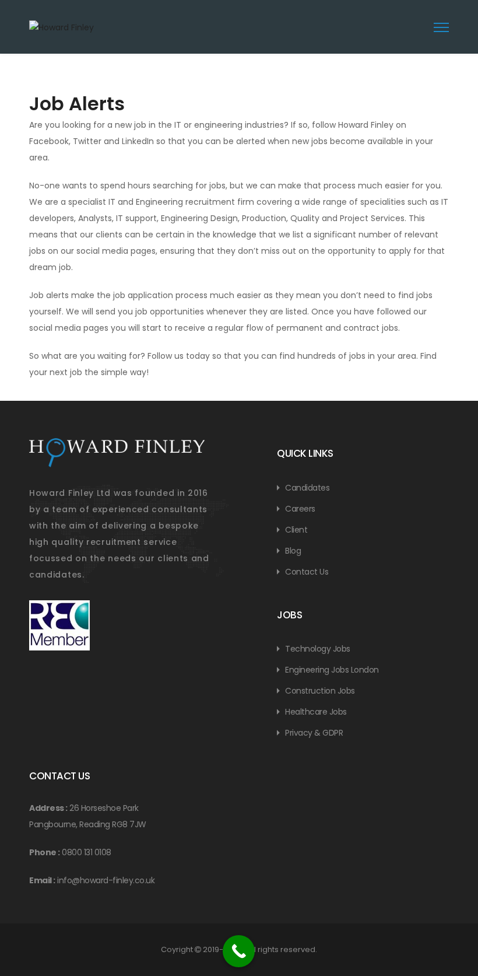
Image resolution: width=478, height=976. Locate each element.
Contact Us (306, 572)
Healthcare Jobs (316, 712)
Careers (300, 509)
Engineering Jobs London (332, 670)
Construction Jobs (320, 691)
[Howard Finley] (108, 35)
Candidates (307, 488)
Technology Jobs (317, 649)
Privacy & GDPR (314, 733)
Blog (293, 551)
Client (296, 530)
